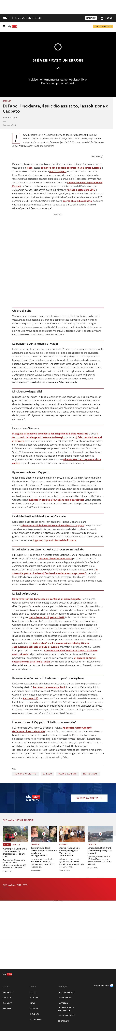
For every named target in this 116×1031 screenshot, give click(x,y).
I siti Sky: (6, 986)
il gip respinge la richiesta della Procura (54, 540)
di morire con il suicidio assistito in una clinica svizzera (71, 167)
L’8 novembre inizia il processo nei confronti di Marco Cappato (46, 599)
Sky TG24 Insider (103, 26)
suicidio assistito (25, 774)
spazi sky (34, 1014)
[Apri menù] (4, 26)
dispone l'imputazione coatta (55, 558)
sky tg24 (7, 998)
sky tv (33, 992)
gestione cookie (66, 992)
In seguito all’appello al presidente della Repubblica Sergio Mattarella (50, 433)
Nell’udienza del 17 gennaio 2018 (46, 617)
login (110, 18)
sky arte (7, 1008)
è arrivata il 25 (30, 698)
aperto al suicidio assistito (77, 201)
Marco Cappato (57, 171)
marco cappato (68, 774)
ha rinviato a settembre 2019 (49, 687)
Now (32, 1003)
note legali (63, 1003)
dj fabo (47, 774)
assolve (69, 134)
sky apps (34, 998)
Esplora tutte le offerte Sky (29, 18)
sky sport (8, 992)
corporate (63, 1021)
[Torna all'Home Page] (12, 26)
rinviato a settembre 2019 (81, 189)
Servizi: (33, 986)
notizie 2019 (90, 774)
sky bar (34, 1008)
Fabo (29, 167)
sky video (7, 1003)
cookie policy (65, 998)
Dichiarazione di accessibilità (66, 1009)
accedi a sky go (101, 986)
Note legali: (62, 986)
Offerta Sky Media (67, 1016)
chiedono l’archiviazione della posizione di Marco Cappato (52, 525)
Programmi (35, 1019)
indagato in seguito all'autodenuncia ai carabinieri (56, 499)
